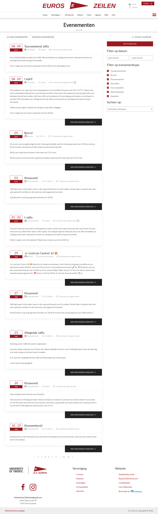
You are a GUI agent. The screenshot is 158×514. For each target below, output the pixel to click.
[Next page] (72, 457)
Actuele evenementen (17, 37)
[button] (154, 15)
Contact (79, 474)
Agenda (98, 15)
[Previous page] (34, 457)
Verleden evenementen (43, 37)
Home (45, 15)
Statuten (80, 478)
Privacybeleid (82, 487)
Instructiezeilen (117, 87)
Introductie (69, 15)
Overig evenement (118, 71)
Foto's (89, 15)
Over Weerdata (125, 487)
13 (64, 457)
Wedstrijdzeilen (117, 92)
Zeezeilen (114, 96)
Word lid (80, 491)
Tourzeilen (114, 83)
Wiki (106, 15)
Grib (113, 15)
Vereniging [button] (55, 15)
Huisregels (80, 483)
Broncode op (124, 491)
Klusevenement (117, 79)
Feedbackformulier (127, 474)
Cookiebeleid (124, 483)
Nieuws (80, 15)
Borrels (113, 75)
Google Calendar (142, 37)
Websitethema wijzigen (15, 510)
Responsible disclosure (128, 478)
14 (68, 457)
